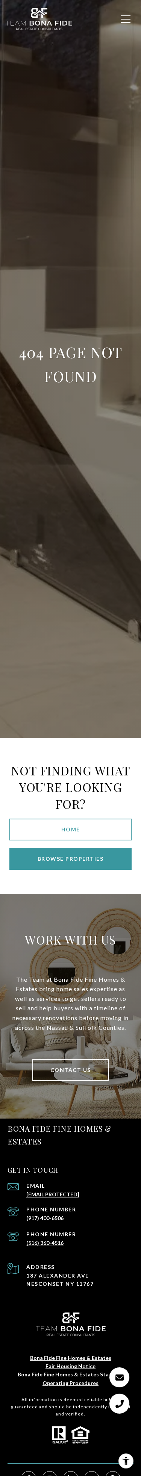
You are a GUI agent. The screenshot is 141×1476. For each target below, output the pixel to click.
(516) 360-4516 (45, 1243)
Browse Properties (71, 858)
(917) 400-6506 (45, 1218)
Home (70, 829)
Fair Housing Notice (70, 1366)
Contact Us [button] (70, 1070)
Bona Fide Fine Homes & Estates (70, 1358)
